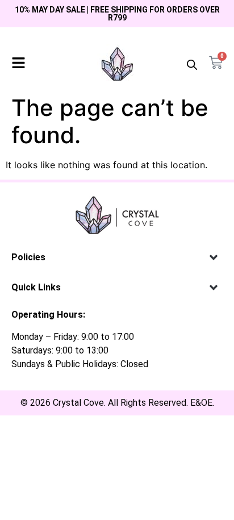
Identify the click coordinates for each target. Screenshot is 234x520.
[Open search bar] (192, 64)
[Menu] (18, 63)
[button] (213, 257)
